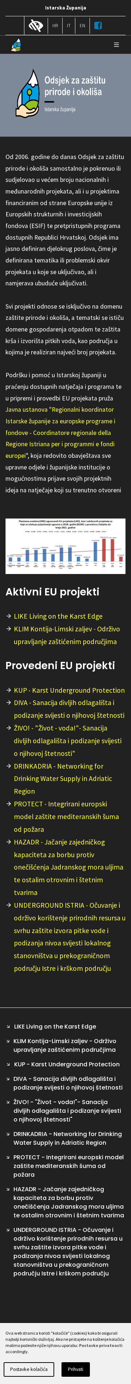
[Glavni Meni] (116, 45)
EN (82, 26)
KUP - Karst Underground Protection (69, 690)
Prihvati (75, 1369)
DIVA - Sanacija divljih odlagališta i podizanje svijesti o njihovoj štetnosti (69, 709)
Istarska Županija (65, 8)
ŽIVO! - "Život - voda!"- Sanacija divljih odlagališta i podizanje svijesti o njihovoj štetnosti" (68, 741)
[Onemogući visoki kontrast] (36, 26)
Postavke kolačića (29, 1369)
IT (69, 26)
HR (55, 26)
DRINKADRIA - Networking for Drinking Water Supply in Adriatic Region (63, 779)
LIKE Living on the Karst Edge (58, 616)
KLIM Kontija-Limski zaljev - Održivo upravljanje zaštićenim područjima (67, 635)
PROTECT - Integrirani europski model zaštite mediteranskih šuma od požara (66, 816)
